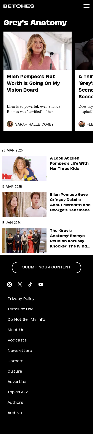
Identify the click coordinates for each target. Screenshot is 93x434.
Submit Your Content (46, 267)
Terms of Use (21, 309)
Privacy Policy (21, 299)
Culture (15, 371)
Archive (15, 413)
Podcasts (17, 340)
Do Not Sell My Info (26, 320)
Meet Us (16, 330)
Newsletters (20, 351)
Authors (15, 403)
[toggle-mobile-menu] (86, 6)
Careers (15, 361)
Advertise (17, 382)
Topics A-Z (18, 392)
